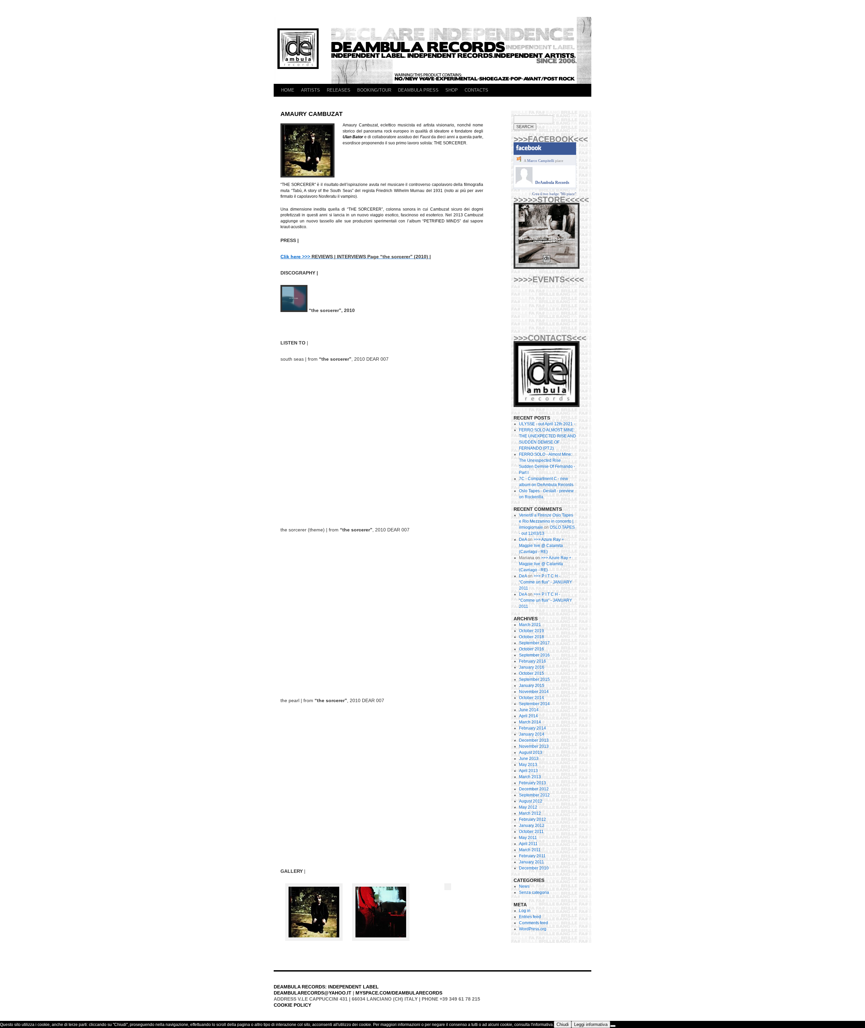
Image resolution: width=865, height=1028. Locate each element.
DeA (523, 539)
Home (287, 90)
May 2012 (528, 807)
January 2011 (531, 862)
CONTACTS (476, 90)
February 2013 (532, 783)
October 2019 (531, 630)
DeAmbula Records (552, 182)
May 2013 (528, 764)
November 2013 (534, 746)
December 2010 (534, 868)
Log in (524, 910)
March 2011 (530, 849)
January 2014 (531, 734)
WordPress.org (532, 929)
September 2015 (534, 679)
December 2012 (534, 789)
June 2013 (529, 758)
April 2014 (528, 716)
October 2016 (531, 649)
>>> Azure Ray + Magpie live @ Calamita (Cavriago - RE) (541, 545)
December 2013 (534, 740)
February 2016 (532, 661)
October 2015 (531, 673)
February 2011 (532, 856)
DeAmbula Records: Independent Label (326, 986)
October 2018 (531, 637)
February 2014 (532, 728)
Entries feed (530, 916)
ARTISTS (310, 90)
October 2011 (531, 831)
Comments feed (533, 923)
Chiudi (563, 1024)
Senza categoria (534, 892)
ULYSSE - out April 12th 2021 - (547, 424)
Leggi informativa (591, 1024)
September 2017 (534, 643)
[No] (613, 1026)
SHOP (451, 90)
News (524, 886)
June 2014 (529, 710)
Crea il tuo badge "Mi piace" (554, 194)
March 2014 (530, 722)
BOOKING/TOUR (374, 90)
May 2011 (528, 837)
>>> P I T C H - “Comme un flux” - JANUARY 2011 (545, 582)
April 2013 (528, 770)
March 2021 (530, 624)
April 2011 (528, 843)
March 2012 (530, 813)
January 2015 (531, 685)
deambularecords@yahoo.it (312, 993)
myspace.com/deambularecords (398, 993)
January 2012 (531, 825)
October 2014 (531, 697)
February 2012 (532, 819)
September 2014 (534, 703)
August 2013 (530, 752)
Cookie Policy (292, 1005)
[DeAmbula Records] (524, 182)
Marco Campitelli (540, 161)
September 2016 (534, 655)
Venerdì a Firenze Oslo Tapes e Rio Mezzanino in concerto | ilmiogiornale (546, 521)
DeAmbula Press (418, 90)
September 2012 (534, 795)
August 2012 (530, 801)
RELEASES (338, 90)
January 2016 (531, 667)
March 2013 (530, 776)
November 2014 (534, 691)
